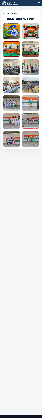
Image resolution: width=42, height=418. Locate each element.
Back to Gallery (11, 13)
